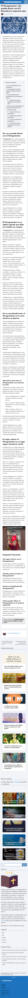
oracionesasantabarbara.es (8, 14)
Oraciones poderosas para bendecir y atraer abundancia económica (14, 959)
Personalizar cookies (5, 990)
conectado (16, 782)
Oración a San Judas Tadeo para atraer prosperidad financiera (13, 953)
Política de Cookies (5, 992)
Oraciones (4, 940)
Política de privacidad (5, 994)
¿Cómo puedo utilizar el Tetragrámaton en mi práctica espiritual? (13, 124)
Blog (3, 935)
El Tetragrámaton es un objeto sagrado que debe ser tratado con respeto (13, 90)
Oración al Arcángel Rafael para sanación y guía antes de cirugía (14, 963)
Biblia (3, 932)
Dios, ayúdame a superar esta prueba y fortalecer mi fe (7, 643)
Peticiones (4, 942)
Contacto (3, 988)
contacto (3, 920)
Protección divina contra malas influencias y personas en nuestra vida (20, 643)
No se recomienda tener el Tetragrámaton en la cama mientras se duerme (14, 96)
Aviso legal (3, 987)
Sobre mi (3, 995)
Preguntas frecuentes (11, 109)
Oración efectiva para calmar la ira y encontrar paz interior (14, 956)
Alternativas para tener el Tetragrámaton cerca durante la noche (14, 101)
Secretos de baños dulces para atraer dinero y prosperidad (14, 950)
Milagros (4, 937)
